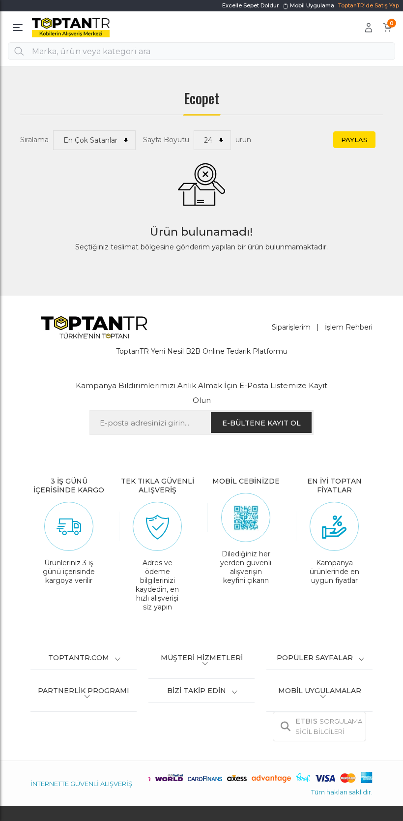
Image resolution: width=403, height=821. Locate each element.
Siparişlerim (291, 327)
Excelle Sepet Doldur (250, 5)
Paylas (354, 140)
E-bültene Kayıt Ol (261, 423)
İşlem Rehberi (349, 327)
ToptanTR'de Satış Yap (368, 5)
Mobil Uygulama (311, 5)
